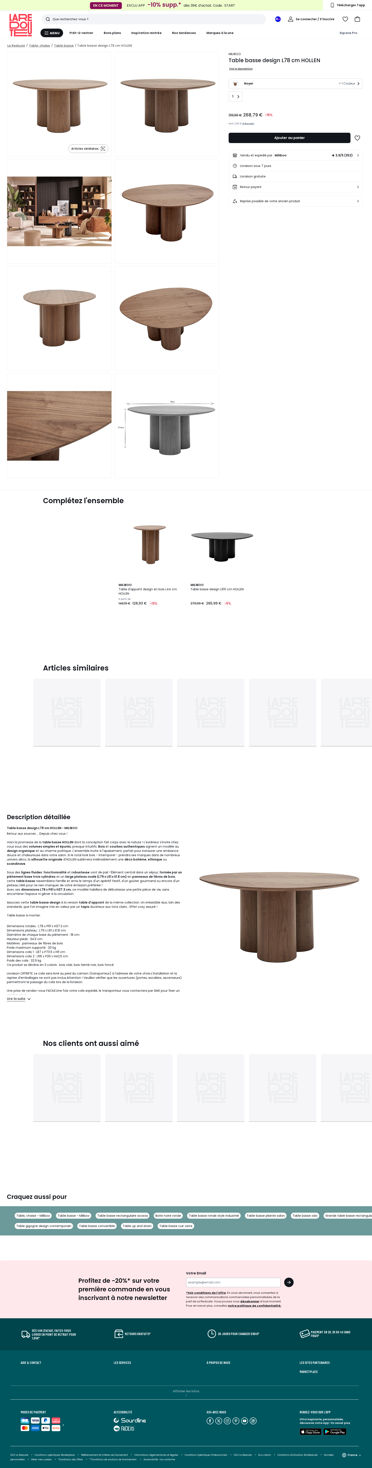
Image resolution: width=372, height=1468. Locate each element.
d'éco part (248, 123)
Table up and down (137, 1226)
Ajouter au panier (289, 137)
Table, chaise (39, 45)
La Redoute (16, 45)
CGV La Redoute (19, 1455)
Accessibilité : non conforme (159, 1459)
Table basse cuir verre (175, 1226)
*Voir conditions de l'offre (206, 1293)
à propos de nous (218, 1363)
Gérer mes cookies (41, 1459)
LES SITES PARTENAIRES (315, 1363)
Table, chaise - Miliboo (33, 1216)
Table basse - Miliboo (74, 1216)
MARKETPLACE (309, 1372)
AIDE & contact (31, 1363)
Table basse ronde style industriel (214, 1216)
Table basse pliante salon (266, 1216)
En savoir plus (340, 1423)
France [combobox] (352, 1455)
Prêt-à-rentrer (81, 33)
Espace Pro (348, 33)
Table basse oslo (305, 1216)
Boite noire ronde (168, 1216)
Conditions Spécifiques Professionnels (206, 1455)
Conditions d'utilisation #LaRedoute (297, 1455)
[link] (296, 155)
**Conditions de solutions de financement (113, 1459)
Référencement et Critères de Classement (104, 1455)
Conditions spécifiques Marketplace (55, 1455)
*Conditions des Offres (70, 1459)
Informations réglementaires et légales (156, 1455)
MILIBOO (235, 54)
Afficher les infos (186, 1391)
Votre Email (196, 1273)
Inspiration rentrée (146, 33)
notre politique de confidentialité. (254, 1306)
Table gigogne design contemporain (43, 1226)
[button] (357, 19)
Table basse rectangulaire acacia (122, 1216)
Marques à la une (220, 33)
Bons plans (112, 33)
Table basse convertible (97, 1226)
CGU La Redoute (243, 1455)
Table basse (64, 45)
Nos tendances (184, 33)
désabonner (249, 1301)
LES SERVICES (122, 1363)
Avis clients (264, 1455)
